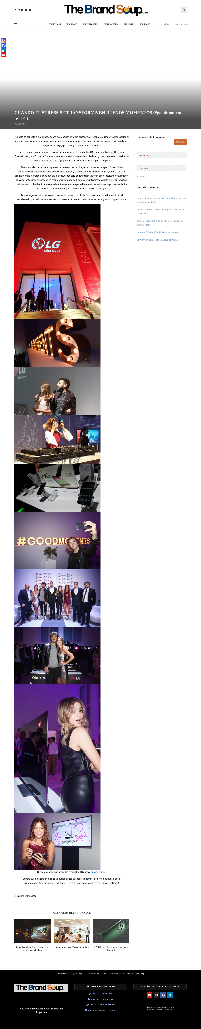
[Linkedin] (22, 10)
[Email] (30, 10)
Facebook (141, 176)
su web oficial (98, 872)
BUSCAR (180, 142)
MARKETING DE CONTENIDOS (102, 1010)
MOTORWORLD (111, 24)
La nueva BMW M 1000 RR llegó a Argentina (158, 232)
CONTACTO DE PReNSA (102, 999)
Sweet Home (55, 24)
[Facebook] (15, 10)
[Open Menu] (15, 24)
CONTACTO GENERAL (102, 994)
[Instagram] (19, 10)
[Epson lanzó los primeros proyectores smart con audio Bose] (32, 931)
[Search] (184, 10)
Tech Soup (145, 24)
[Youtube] (26, 10)
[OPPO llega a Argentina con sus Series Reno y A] (111, 931)
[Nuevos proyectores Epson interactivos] (72, 931)
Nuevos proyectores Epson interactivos (72, 947)
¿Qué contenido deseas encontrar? (154, 137)
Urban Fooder (90, 24)
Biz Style (128, 24)
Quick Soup (71, 24)
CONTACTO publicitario (102, 1005)
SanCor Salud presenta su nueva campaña (157, 240)
